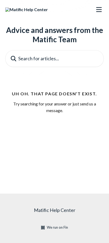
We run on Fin (57, 227)
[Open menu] (99, 9)
